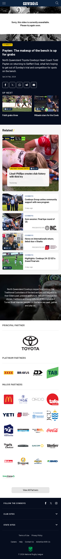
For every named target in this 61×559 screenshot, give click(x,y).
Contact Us (29, 542)
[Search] (57, 3)
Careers (14, 542)
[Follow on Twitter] (51, 503)
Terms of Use (24, 535)
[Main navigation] (4, 3)
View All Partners (30, 490)
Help (21, 542)
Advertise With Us (43, 542)
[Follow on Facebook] (45, 503)
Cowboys (7, 45)
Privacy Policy (37, 535)
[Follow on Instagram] (56, 503)
